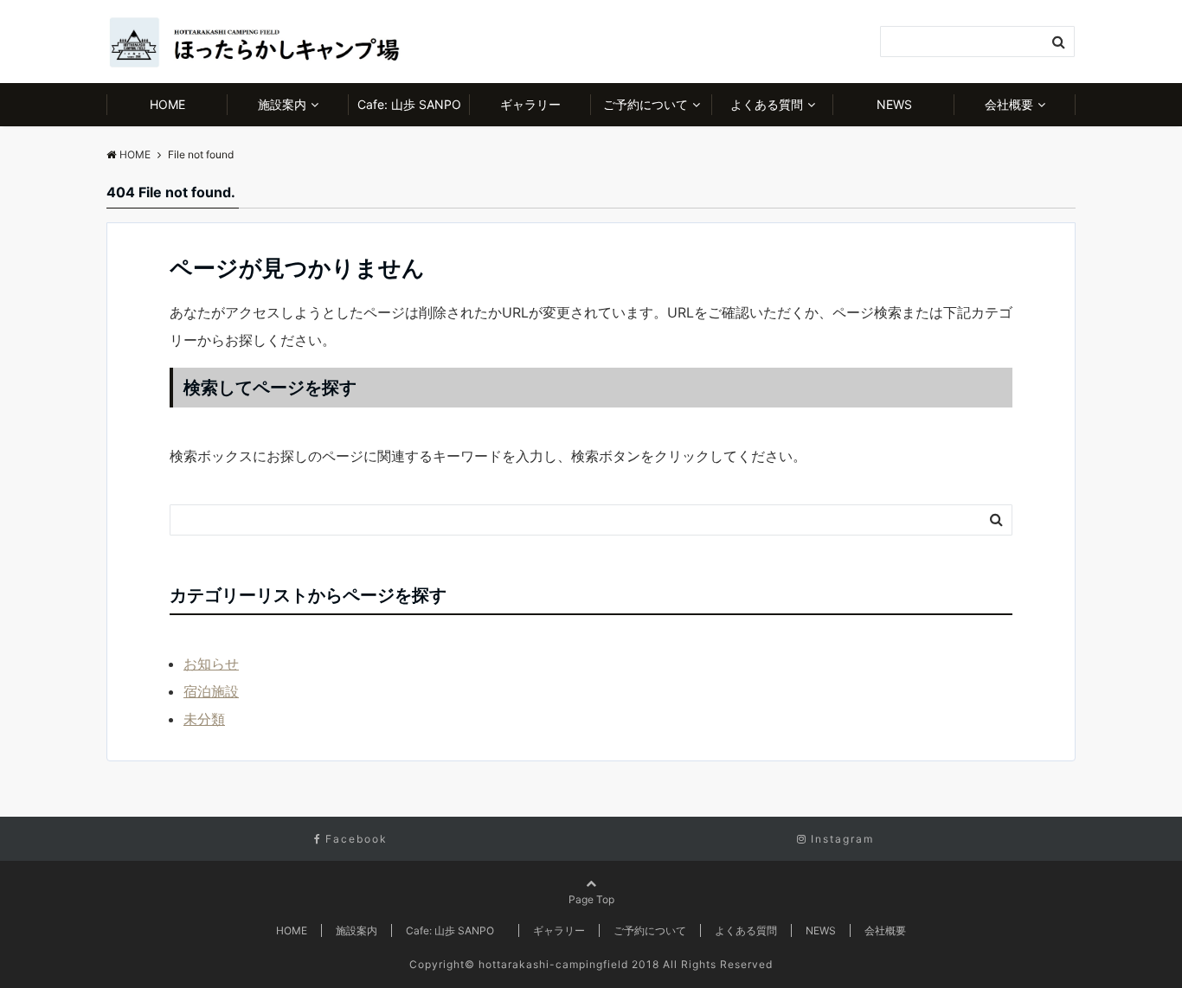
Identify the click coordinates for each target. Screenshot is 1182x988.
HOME (167, 104)
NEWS (894, 104)
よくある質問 (766, 104)
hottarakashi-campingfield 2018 (569, 964)
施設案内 (282, 104)
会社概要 (1009, 104)
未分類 (204, 719)
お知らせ (211, 663)
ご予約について (645, 104)
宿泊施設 (211, 691)
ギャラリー (530, 104)
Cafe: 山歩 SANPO (413, 104)
